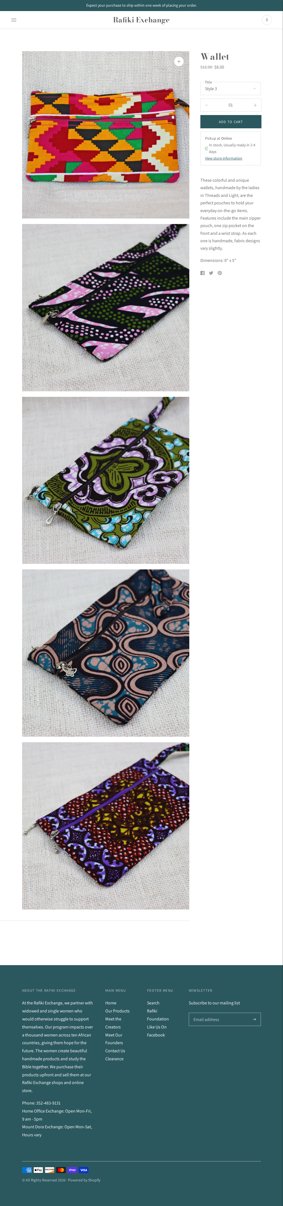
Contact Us (115, 1051)
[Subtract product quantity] (255, 105)
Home (110, 1003)
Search (153, 1003)
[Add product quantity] (206, 105)
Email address (205, 1012)
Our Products (117, 1011)
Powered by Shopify (84, 1180)
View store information (223, 158)
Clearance (114, 1059)
